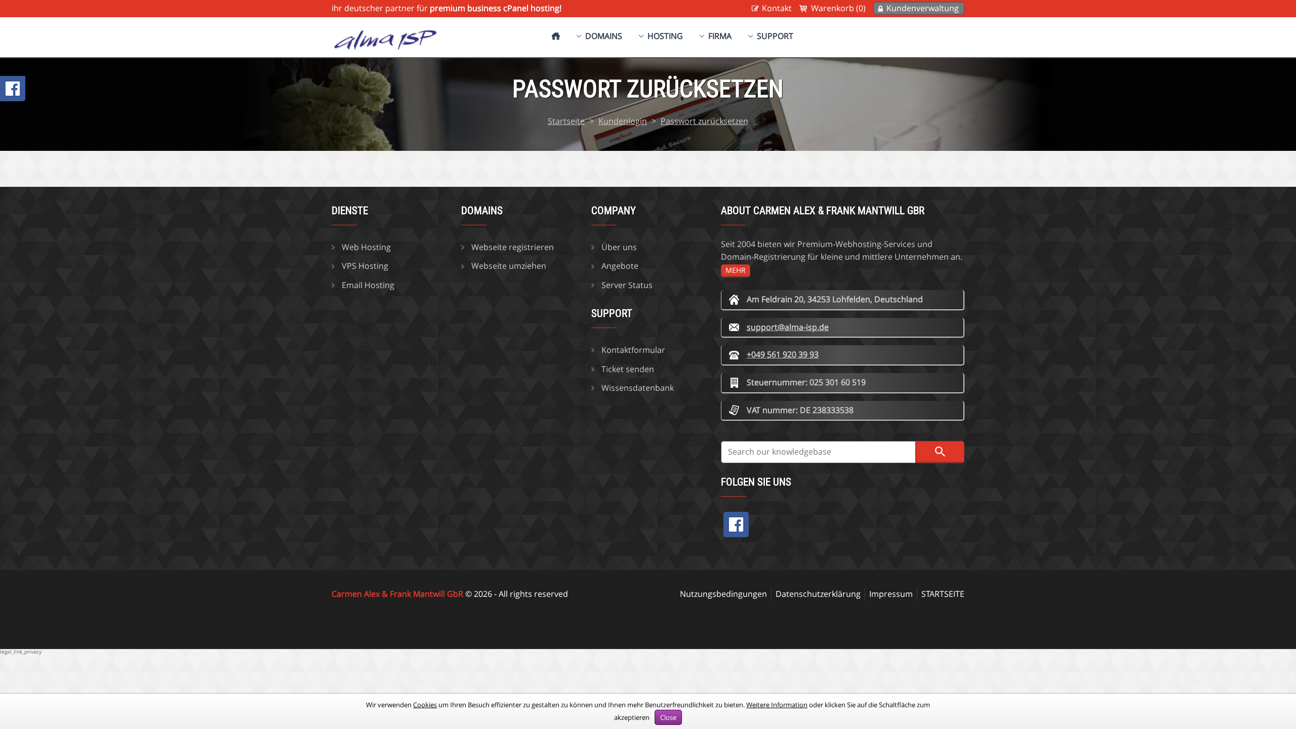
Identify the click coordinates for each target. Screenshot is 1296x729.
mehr (735, 270)
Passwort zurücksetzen (704, 121)
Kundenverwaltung (922, 8)
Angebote (619, 265)
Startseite (566, 121)
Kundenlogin (622, 121)
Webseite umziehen (508, 265)
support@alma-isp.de (788, 327)
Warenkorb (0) (838, 8)
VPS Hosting (365, 265)
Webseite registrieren (512, 247)
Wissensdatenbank (637, 387)
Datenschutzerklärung (818, 593)
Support (775, 36)
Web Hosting (366, 247)
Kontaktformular (633, 349)
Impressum (891, 593)
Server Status (627, 285)
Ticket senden (627, 369)
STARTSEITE (942, 593)
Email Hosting (368, 285)
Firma (720, 36)
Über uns (619, 247)
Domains (603, 36)
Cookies (425, 704)
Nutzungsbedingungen (723, 593)
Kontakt (777, 8)
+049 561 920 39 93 (783, 354)
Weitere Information (776, 704)
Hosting (665, 36)
